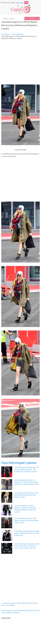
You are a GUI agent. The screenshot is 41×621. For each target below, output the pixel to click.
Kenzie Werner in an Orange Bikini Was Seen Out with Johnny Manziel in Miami (20, 612)
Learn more (20, 2)
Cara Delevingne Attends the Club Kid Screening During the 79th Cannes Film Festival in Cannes (26, 469)
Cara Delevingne (17, 34)
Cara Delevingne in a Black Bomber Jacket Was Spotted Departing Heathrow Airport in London (25, 509)
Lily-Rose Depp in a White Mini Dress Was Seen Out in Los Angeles (19, 604)
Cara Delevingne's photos (18, 463)
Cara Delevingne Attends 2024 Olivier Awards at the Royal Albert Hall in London (26, 520)
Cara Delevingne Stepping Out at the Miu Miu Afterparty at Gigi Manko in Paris (26, 495)
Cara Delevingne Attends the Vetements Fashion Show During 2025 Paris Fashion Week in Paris (26, 482)
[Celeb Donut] (20, 5)
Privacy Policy (6, 618)
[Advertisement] (20, 62)
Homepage (5, 34)
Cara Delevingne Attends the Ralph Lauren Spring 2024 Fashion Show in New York (27, 533)
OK (26, 2)
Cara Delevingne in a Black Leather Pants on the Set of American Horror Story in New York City (27, 546)
